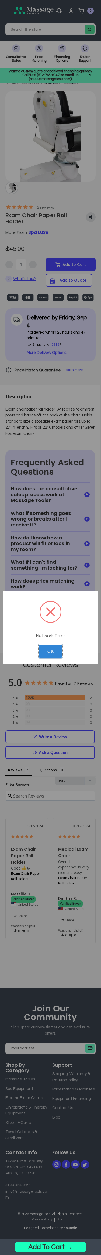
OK (50, 651)
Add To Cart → (50, 1246)
